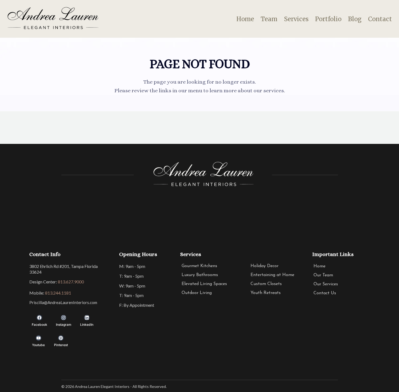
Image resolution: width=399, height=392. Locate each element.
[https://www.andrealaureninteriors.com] (52, 19)
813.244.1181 (58, 292)
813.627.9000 (71, 281)
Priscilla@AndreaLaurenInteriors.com (63, 302)
